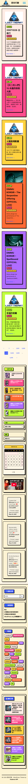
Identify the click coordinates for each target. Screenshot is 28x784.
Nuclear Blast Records (11, 643)
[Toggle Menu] (24, 2)
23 (22, 462)
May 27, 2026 (12, 543)
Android (7, 661)
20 (14, 462)
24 (5, 464)
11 (8, 459)
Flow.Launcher (17, 680)
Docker (18, 650)
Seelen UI (20, 668)
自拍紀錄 (9, 26)
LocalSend (8, 635)
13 (14, 459)
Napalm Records (18, 635)
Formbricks (15, 657)
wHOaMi (9, 35)
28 (16, 464)
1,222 (23, 348)
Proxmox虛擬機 (9, 650)
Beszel (7, 657)
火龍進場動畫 (12, 141)
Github (7, 676)
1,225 (17, 353)
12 (11, 459)
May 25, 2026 (12, 514)
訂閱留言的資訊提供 (10, 614)
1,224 (12, 353)
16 (22, 459)
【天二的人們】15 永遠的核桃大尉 (13, 88)
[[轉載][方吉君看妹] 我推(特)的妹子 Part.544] (6, 412)
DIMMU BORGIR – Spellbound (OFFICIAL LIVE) (12, 259)
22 (19, 462)
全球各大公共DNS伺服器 (17, 374)
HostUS (18, 654)
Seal (13, 668)
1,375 (11, 357)
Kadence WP (14, 779)
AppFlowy (19, 665)
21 (16, 462)
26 (11, 464)
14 (16, 459)
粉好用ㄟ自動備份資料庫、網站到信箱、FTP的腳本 (16, 390)
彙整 (6, 434)
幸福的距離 (11, 313)
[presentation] (14, 18)
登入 (5, 609)
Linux (6, 639)
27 (14, 464)
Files (12, 654)
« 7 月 (13, 472)
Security (7, 680)
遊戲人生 (9, 81)
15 (19, 459)
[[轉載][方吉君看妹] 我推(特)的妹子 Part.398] (6, 382)
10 (5, 459)
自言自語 (9, 309)
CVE (6, 654)
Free (21, 643)
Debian (7, 646)
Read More (10, 54)
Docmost (14, 672)
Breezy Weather (9, 665)
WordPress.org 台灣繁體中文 (13, 616)
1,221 (17, 348)
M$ (12, 683)
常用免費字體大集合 (17, 396)
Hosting (14, 646)
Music (7, 683)
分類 (6, 422)
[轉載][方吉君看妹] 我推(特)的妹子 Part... (16, 381)
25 (8, 464)
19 (11, 462)
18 (8, 462)
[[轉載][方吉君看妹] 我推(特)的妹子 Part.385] (6, 405)
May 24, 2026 (12, 573)
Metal (20, 661)
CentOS (14, 661)
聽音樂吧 (9, 185)
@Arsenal (11, 502)
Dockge (7, 668)
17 (5, 462)
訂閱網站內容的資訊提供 (11, 612)
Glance (7, 672)
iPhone (13, 676)
